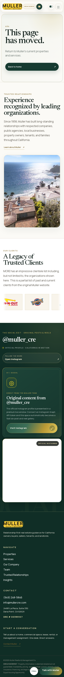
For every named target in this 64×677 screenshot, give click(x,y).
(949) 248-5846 (12, 597)
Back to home (32, 66)
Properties (9, 554)
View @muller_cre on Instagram (21, 441)
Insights (7, 580)
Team (6, 569)
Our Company (11, 564)
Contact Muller (12, 644)
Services (8, 559)
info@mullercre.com (14, 602)
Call (34, 671)
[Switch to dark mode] (51, 7)
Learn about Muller (14, 147)
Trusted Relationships (16, 575)
